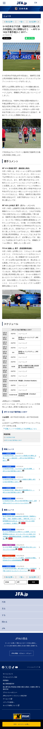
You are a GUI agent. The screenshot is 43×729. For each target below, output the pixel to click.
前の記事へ (10, 21)
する (3, 615)
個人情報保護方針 (8, 683)
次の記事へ (33, 21)
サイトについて (8, 674)
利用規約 (6, 680)
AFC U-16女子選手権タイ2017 (13, 440)
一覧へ (21, 21)
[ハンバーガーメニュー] (4, 3)
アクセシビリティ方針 (10, 677)
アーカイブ (6, 699)
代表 (3, 601)
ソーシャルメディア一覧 (33, 667)
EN (35, 3)
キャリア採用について (10, 705)
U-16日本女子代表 (10, 437)
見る (3, 608)
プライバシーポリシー (10, 692)
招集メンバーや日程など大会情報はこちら (21, 428)
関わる (4, 621)
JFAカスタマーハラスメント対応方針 (15, 696)
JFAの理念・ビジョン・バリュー (21, 653)
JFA (3, 628)
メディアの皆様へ (8, 702)
